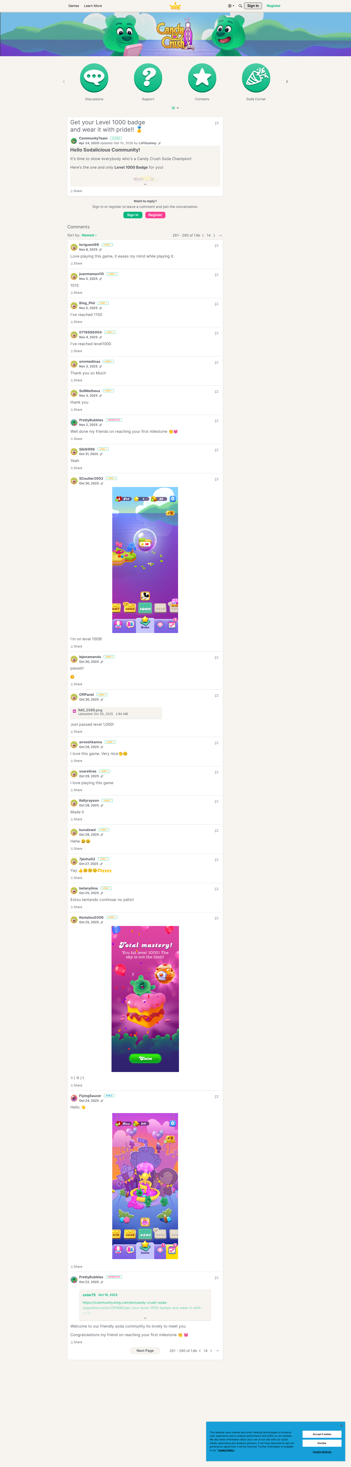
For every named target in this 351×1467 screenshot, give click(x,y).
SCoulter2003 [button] (91, 478)
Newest (88, 235)
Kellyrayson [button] (89, 800)
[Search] (240, 6)
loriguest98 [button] (89, 245)
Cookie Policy (226, 1450)
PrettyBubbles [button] (91, 420)
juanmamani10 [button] (91, 274)
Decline (322, 1443)
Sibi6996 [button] (87, 449)
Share (76, 191)
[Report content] (217, 123)
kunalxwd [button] (87, 830)
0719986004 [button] (90, 332)
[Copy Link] (159, 143)
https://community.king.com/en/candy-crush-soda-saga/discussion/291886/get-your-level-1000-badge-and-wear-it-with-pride (142, 1308)
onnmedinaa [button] (89, 361)
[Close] (341, 1426)
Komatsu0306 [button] (91, 917)
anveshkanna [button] (90, 742)
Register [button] (155, 215)
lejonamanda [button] (90, 657)
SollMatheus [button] (89, 391)
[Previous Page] (203, 235)
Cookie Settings (322, 1451)
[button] (74, 141)
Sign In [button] (133, 215)
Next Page (145, 1351)
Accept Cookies (322, 1434)
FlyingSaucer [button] (90, 1096)
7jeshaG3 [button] (87, 859)
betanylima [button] (88, 888)
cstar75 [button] (89, 1295)
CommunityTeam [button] (93, 138)
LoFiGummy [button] (147, 143)
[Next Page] (214, 235)
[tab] (173, 108)
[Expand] (145, 184)
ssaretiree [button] (87, 771)
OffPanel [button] (86, 695)
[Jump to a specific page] (220, 235)
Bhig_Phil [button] (87, 303)
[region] (275, 1441)
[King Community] (175, 6)
